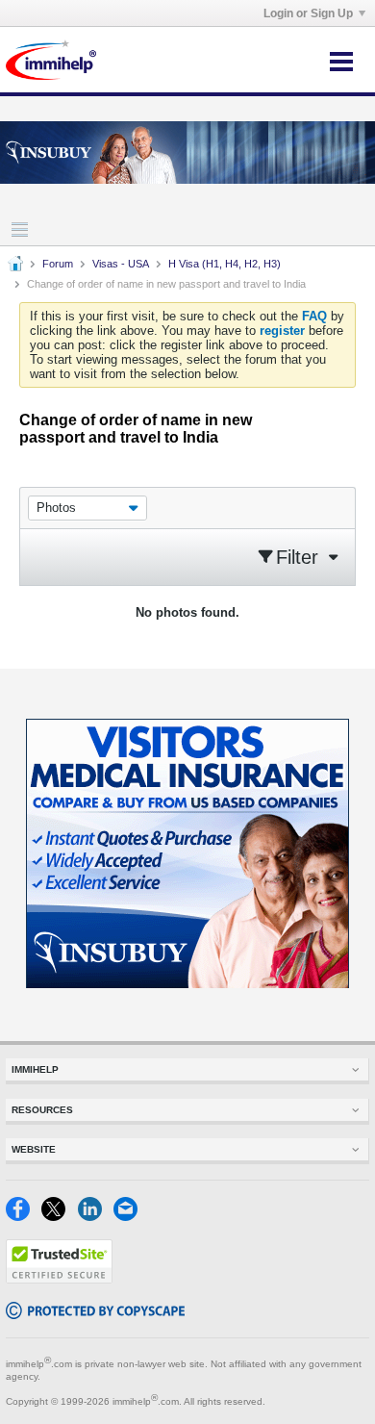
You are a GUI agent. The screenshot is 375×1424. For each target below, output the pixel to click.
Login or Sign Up (308, 13)
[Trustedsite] (59, 1279)
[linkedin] (95, 1216)
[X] (59, 1216)
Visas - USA (120, 263)
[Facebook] (23, 1216)
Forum (57, 263)
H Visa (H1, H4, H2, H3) (224, 263)
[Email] (129, 1216)
